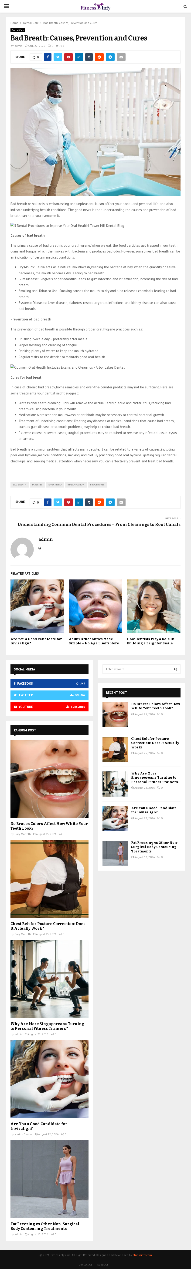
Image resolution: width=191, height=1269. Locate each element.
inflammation (76, 484)
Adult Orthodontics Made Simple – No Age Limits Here (94, 641)
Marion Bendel (23, 1134)
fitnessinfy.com (142, 1255)
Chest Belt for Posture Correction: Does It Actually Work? (155, 743)
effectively (55, 484)
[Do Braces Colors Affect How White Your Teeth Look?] (49, 779)
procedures (97, 484)
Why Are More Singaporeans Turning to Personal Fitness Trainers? (47, 1026)
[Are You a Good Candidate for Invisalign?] (49, 1079)
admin (18, 45)
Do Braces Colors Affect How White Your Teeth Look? (155, 706)
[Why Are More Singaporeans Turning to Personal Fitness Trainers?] (49, 979)
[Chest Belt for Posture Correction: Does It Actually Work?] (49, 879)
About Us (103, 1264)
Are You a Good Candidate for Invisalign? (154, 810)
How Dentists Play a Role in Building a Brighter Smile (150, 641)
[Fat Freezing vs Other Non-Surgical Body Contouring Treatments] (49, 1179)
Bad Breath (19, 484)
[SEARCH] (176, 669)
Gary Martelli (22, 834)
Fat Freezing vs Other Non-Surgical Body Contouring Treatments (44, 1226)
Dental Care (18, 30)
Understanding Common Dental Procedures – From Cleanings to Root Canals (99, 524)
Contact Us (85, 1264)
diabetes (37, 484)
